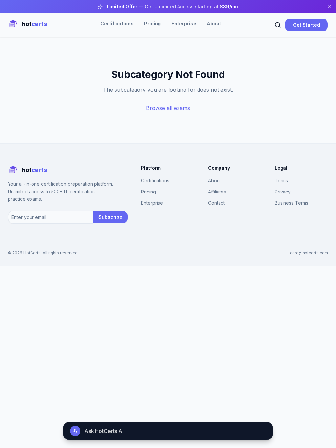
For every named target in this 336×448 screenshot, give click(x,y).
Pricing (152, 23)
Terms (281, 180)
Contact (216, 203)
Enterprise (183, 23)
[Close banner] (329, 6)
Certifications (117, 23)
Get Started (306, 25)
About (214, 23)
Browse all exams (168, 108)
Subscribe (110, 217)
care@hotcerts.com (309, 252)
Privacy (283, 191)
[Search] (277, 25)
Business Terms (291, 203)
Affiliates (217, 191)
